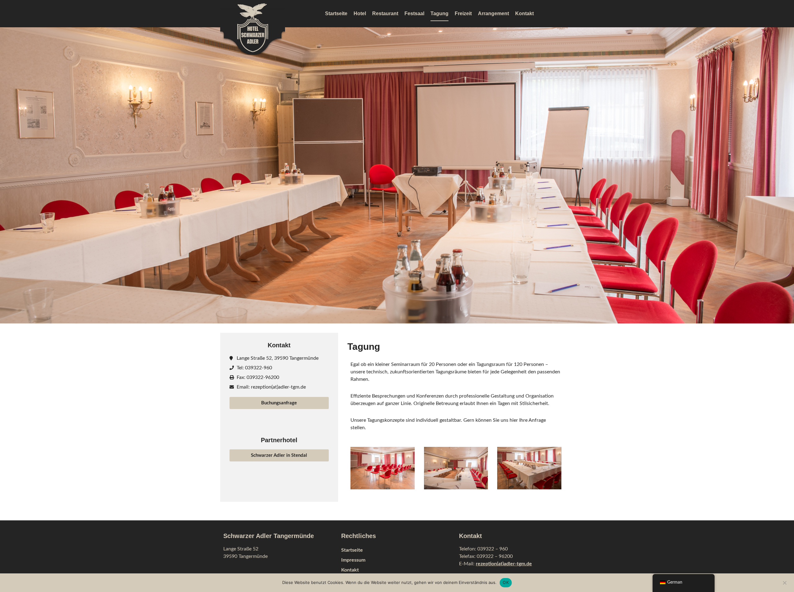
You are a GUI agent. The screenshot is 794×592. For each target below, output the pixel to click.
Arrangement (493, 13)
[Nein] (784, 582)
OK (506, 582)
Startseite (336, 13)
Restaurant (385, 13)
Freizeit (463, 13)
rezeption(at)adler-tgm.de (504, 563)
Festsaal (414, 13)
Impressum (353, 560)
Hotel (360, 13)
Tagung (439, 13)
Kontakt (524, 13)
